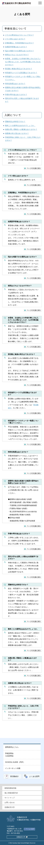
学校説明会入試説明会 (9, 754)
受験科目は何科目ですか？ (15, 121)
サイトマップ (10, 798)
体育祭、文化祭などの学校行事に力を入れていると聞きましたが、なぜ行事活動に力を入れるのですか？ (23, 62)
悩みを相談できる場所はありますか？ (19, 51)
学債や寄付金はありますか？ (16, 94)
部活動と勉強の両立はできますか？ (18, 69)
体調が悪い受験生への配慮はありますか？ (21, 129)
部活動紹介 (14, 776)
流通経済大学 (10, 807)
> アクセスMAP (29, 829)
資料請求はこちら (12, 747)
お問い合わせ (10, 802)
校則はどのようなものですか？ (17, 55)
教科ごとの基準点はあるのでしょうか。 (20, 125)
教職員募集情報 (10, 788)
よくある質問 (34, 776)
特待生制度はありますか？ (15, 84)
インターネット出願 (12, 768)
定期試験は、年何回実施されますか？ (19, 43)
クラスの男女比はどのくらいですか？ (19, 35)
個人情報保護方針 (11, 793)
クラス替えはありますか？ (15, 39)
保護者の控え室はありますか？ (17, 133)
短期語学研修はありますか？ (16, 47)
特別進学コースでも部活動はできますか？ (21, 73)
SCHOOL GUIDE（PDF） (15, 762)
